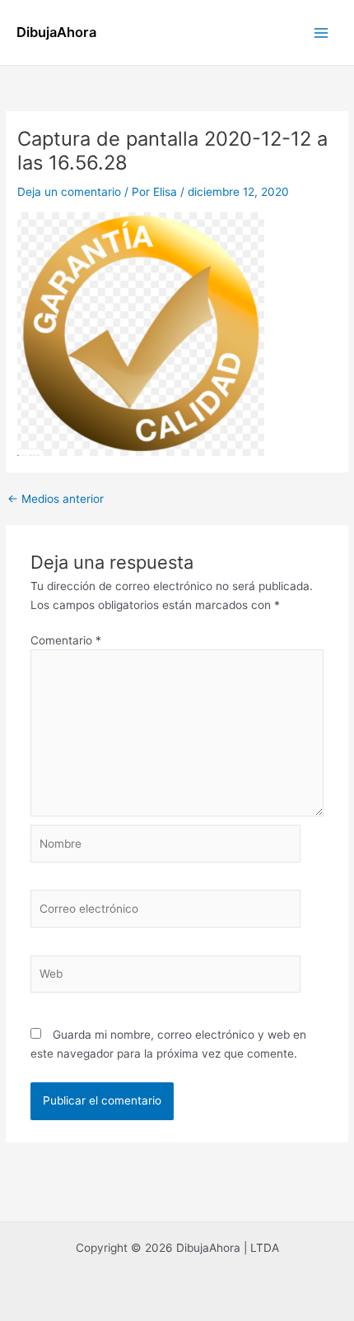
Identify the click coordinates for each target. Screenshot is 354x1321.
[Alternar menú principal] (321, 32)
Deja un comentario (69, 191)
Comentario (65, 640)
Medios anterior (55, 499)
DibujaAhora (56, 32)
